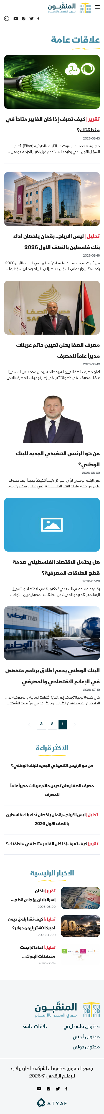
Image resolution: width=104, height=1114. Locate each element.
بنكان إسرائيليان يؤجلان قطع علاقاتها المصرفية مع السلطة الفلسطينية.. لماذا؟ (30, 904)
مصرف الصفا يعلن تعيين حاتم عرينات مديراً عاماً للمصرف (58, 351)
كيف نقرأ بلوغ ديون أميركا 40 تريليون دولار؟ (31, 924)
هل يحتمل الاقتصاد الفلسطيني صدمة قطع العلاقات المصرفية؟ (56, 568)
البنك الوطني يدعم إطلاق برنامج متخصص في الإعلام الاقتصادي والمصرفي (52, 676)
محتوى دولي (86, 1047)
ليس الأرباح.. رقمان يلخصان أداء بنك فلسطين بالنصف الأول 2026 (56, 242)
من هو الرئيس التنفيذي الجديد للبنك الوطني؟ (58, 459)
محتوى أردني (86, 1037)
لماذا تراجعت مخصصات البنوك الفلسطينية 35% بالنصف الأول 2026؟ (32, 961)
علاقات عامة (35, 1027)
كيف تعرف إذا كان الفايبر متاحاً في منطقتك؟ (53, 125)
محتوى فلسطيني (82, 1027)
